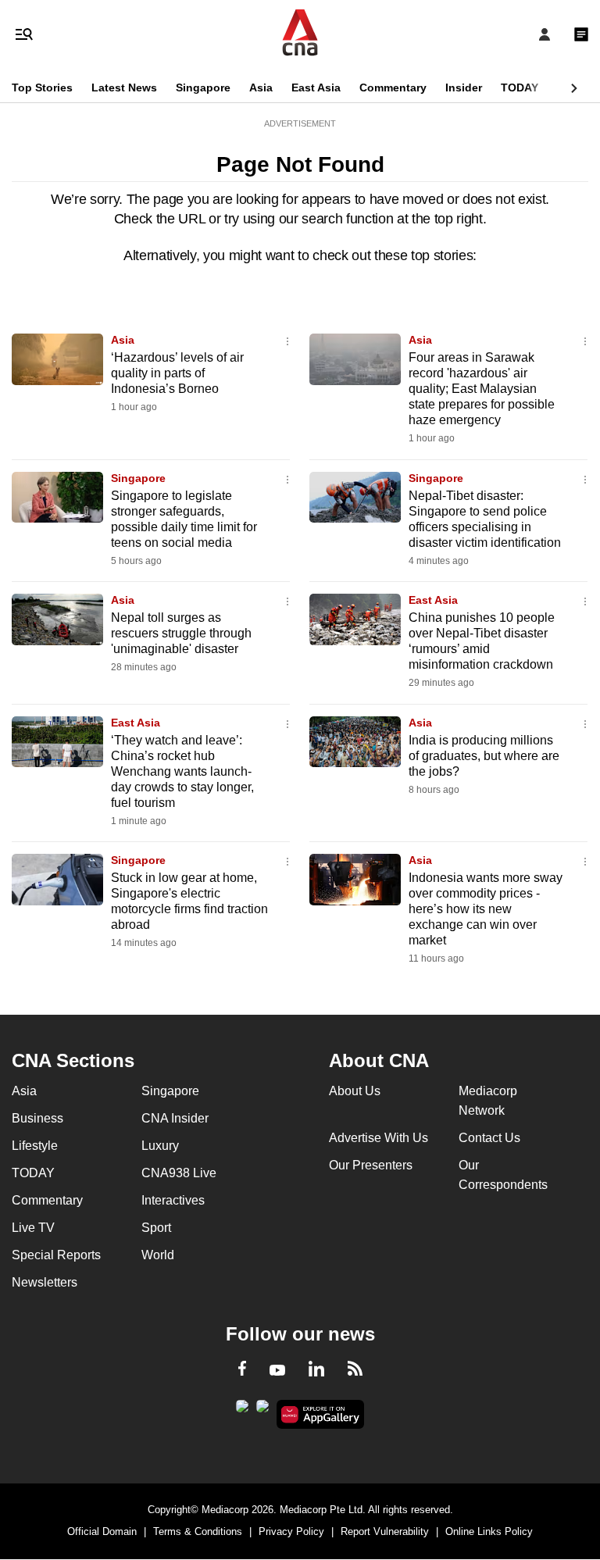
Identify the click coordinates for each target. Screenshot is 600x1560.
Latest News (124, 87)
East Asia (316, 87)
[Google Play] (242, 1411)
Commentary (393, 87)
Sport (156, 1227)
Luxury (160, 1145)
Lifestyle (35, 1145)
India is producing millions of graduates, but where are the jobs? (484, 756)
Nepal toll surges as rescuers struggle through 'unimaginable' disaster (181, 633)
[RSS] (355, 1371)
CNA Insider (175, 1118)
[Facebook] (242, 1371)
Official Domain (102, 1531)
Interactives (173, 1200)
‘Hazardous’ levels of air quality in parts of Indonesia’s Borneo (177, 373)
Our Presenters (370, 1165)
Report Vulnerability (385, 1531)
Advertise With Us (378, 1137)
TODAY (519, 87)
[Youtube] (277, 1371)
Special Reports (56, 1255)
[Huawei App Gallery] (321, 1415)
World (157, 1255)
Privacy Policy (291, 1531)
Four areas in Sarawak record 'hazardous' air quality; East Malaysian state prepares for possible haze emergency (482, 389)
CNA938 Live (178, 1173)
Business (37, 1118)
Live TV (33, 1227)
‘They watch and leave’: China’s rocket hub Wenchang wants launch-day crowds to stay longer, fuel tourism (182, 771)
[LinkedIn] (316, 1372)
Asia (261, 87)
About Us (354, 1091)
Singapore (203, 87)
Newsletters (44, 1282)
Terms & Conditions (197, 1531)
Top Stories (42, 87)
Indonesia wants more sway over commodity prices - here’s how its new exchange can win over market (485, 909)
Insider (463, 87)
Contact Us (489, 1137)
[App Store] (262, 1411)
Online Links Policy (489, 1531)
